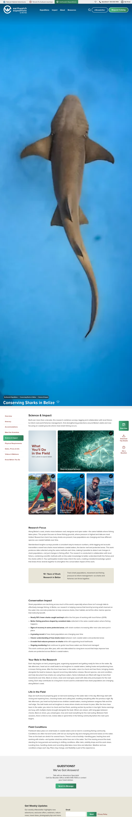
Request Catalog (119, 10)
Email (68, 809)
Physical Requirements (13, 443)
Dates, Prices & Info (12, 449)
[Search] (89, 10)
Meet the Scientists (12, 432)
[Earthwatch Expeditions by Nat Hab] (14, 9)
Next (92, 814)
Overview (8, 416)
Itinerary (8, 421)
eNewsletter (99, 10)
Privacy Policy (102, 814)
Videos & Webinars (12, 454)
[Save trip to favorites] (58, 402)
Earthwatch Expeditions (11, 397)
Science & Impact (43, 397)
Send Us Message (66, 786)
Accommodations (11, 427)
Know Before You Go (12, 459)
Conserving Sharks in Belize (28, 397)
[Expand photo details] (111, 433)
